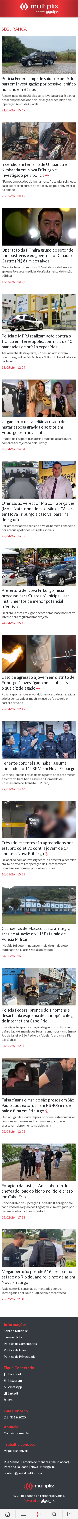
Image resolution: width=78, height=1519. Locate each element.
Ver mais (39, 1314)
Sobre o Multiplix (16, 1331)
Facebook (15, 1374)
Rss (10, 1400)
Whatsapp (15, 1387)
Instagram (15, 1380)
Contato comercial (16, 1433)
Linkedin (13, 1393)
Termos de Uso (14, 1337)
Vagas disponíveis (16, 1450)
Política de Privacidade (19, 1356)
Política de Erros (15, 1350)
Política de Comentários (20, 1343)
